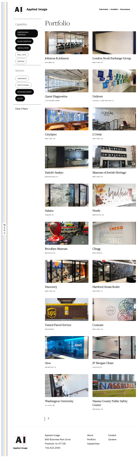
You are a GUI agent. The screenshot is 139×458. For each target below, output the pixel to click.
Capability (21, 24)
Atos (48, 363)
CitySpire (51, 134)
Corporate (22, 78)
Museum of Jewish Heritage (109, 172)
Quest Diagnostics (56, 96)
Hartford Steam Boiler (106, 287)
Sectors (19, 70)
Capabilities (93, 443)
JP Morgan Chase (103, 363)
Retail (20, 98)
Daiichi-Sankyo (54, 172)
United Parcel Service (58, 325)
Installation (23, 48)
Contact (112, 435)
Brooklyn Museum (56, 249)
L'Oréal (97, 134)
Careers (112, 439)
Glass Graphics (24, 41)
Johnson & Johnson (57, 58)
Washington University (59, 401)
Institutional (23, 85)
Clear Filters (21, 108)
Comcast (97, 325)
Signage (21, 61)
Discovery (51, 287)
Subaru (49, 210)
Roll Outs (21, 55)
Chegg (96, 249)
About (90, 435)
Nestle (96, 210)
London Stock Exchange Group (111, 58)
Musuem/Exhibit (24, 92)
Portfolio (91, 439)
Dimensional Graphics (23, 33)
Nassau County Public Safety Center (110, 403)
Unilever (97, 96)
